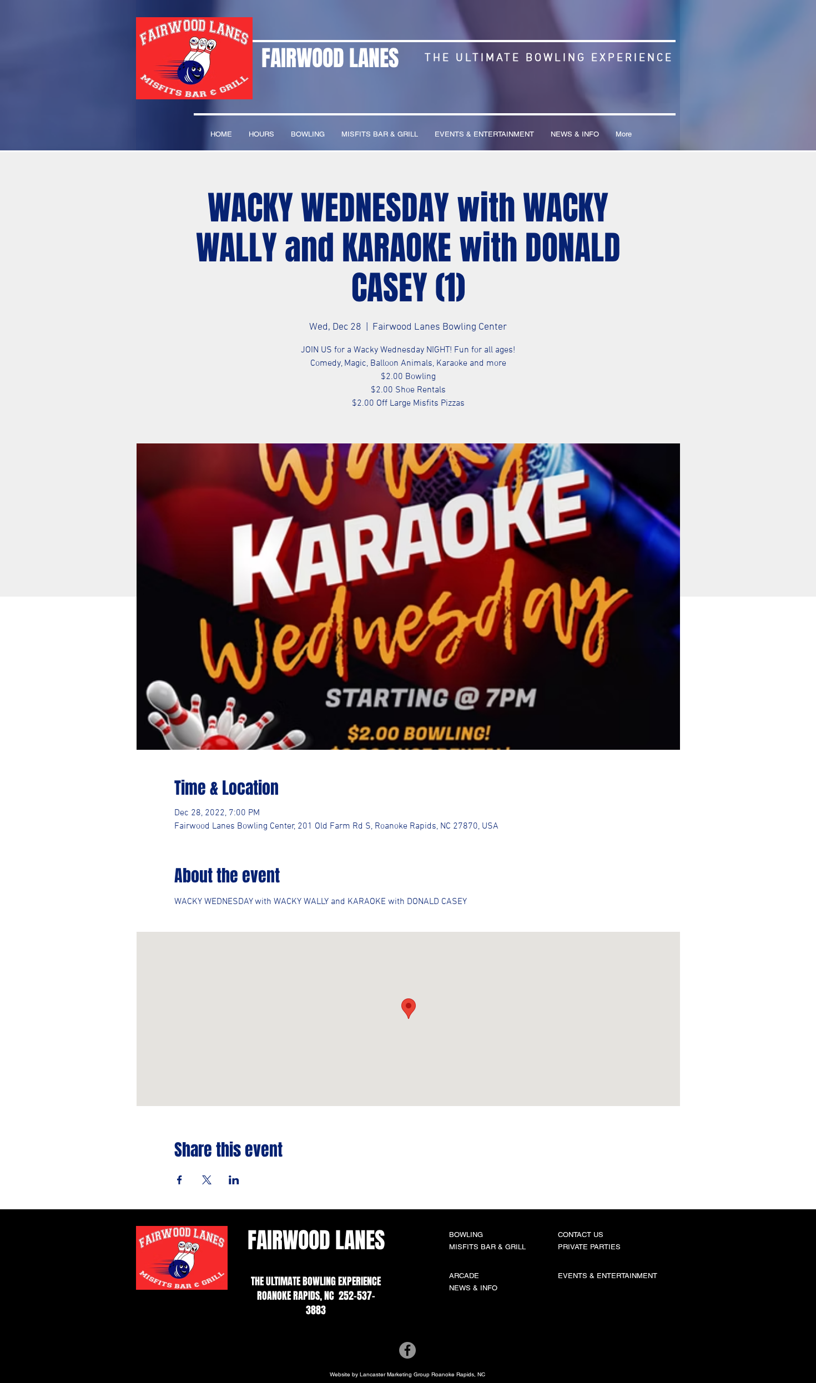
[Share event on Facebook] (179, 1179)
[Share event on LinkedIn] (234, 1179)
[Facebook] (407, 1350)
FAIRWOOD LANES (330, 58)
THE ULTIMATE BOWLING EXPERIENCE (316, 1281)
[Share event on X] (207, 1179)
